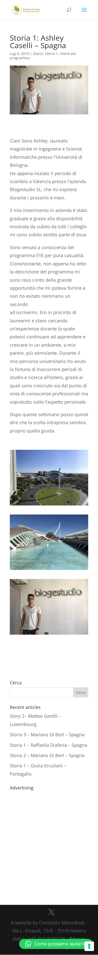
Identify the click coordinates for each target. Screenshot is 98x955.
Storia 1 (51, 53)
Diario (38, 53)
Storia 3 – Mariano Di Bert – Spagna (47, 734)
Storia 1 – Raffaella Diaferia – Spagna (48, 745)
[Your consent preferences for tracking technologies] (89, 946)
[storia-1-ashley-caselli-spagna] (49, 505)
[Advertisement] (49, 841)
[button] (56, 944)
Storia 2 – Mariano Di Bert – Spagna (47, 755)
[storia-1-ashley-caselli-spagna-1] (49, 570)
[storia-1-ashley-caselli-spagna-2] (49, 635)
